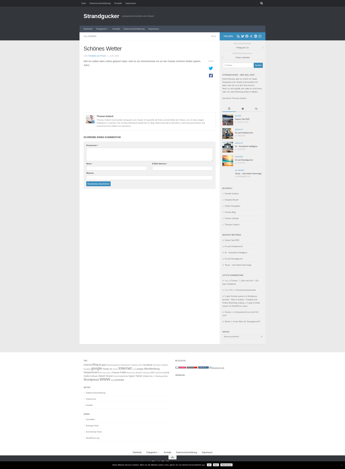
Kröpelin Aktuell (231, 200)
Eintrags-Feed (92, 425)
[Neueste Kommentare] (256, 109)
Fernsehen (157, 365)
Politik (123, 372)
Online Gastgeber (232, 206)
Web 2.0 (152, 376)
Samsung (146, 373)
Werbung (159, 376)
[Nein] (341, 465)
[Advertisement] (218, 396)
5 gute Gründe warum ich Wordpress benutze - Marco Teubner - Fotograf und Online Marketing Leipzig (239, 299)
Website (90, 173)
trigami (132, 376)
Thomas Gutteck (97, 56)
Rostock (139, 373)
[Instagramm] (259, 36)
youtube (119, 379)
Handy (106, 368)
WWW (105, 379)
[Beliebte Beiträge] (242, 109)
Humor (115, 369)
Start (83, 3)
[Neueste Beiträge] (229, 109)
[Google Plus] (255, 36)
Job (133, 369)
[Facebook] (247, 36)
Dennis (228, 312)
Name (89, 164)
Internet (125, 368)
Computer (134, 365)
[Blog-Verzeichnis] (180, 368)
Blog (95, 364)
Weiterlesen (226, 465)
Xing (112, 380)
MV (101, 373)
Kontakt (118, 3)
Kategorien (101, 29)
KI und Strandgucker (244, 160)
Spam (102, 375)
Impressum (130, 3)
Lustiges (139, 369)
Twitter (139, 376)
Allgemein (90, 36)
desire (140, 365)
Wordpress (91, 379)
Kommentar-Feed (93, 432)
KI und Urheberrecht (244, 133)
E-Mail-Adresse (159, 164)
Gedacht (239, 129)
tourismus (123, 376)
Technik (116, 376)
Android (88, 364)
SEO (152, 372)
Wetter (165, 376)
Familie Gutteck (232, 193)
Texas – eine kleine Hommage (248, 173)
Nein (216, 465)
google (96, 368)
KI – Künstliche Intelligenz (246, 146)
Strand (109, 376)
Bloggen (103, 365)
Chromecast (125, 365)
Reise (133, 373)
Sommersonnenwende (246, 290)
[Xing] (251, 36)
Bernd (227, 321)
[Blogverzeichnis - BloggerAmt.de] (216, 368)
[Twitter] (242, 36)
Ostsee (115, 372)
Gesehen (239, 157)
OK (209, 465)
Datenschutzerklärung (100, 3)
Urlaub (146, 376)
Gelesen (164, 365)
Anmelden (90, 419)
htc (111, 369)
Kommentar (92, 145)
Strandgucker (101, 16)
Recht (129, 373)
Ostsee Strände (232, 218)
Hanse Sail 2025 (242, 119)
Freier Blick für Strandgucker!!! (246, 321)
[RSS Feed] (238, 36)
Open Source (107, 373)
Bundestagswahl (114, 365)
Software (94, 376)
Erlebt (238, 116)
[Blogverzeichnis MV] (203, 368)
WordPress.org (92, 438)
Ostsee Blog (230, 212)
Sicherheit (159, 373)
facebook (147, 364)
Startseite (87, 29)
